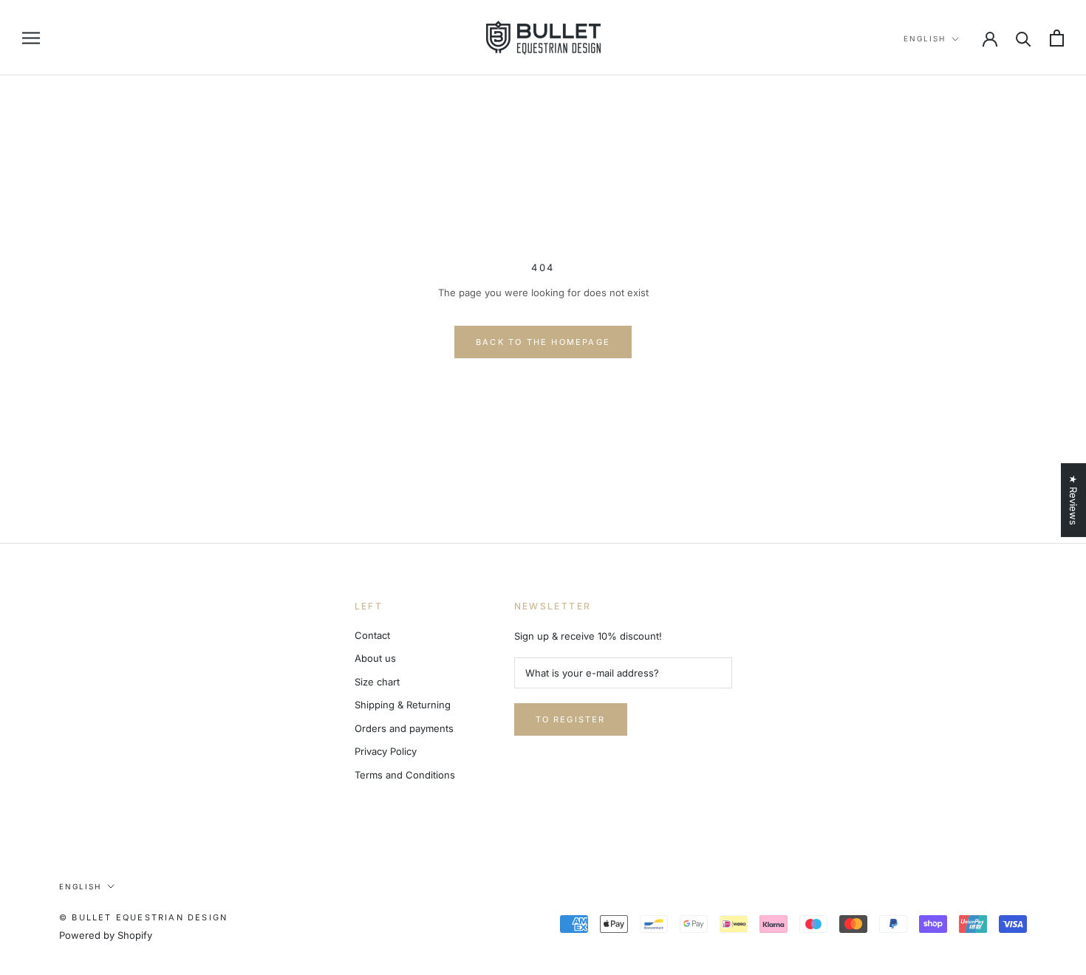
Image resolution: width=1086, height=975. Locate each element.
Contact (372, 635)
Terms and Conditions (405, 775)
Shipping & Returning (403, 705)
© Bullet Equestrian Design (143, 917)
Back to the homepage (543, 342)
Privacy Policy (386, 751)
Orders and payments (404, 728)
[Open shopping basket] (1057, 38)
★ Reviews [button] (1073, 500)
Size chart (377, 682)
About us (375, 658)
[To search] (1023, 38)
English (925, 38)
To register (571, 719)
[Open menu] (31, 38)
